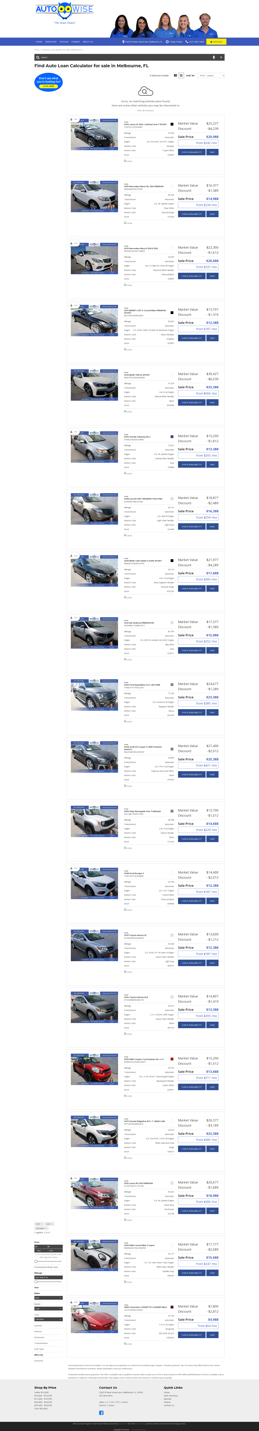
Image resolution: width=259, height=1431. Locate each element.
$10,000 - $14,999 (43, 1395)
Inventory (51, 41)
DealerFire (122, 1424)
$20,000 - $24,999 (43, 1402)
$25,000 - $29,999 (43, 1405)
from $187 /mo (206, 329)
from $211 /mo (206, 1078)
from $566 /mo (206, 393)
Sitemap (142, 1430)
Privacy (134, 1430)
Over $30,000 (40, 1408)
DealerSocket (140, 1424)
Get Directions (106, 1395)
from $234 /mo (206, 205)
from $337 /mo (206, 267)
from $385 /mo (206, 703)
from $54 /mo (207, 1326)
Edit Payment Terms (48, 1257)
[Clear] (47, 1232)
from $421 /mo (206, 765)
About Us (88, 41)
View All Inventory (145, 110)
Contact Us (169, 1405)
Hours (125, 1402)
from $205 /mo (206, 455)
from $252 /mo (206, 641)
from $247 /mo (206, 1264)
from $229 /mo (206, 830)
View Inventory (171, 1395)
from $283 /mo (206, 579)
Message (217, 41)
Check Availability (192, 152)
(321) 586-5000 (112, 1402)
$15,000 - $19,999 (43, 1398)
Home (39, 41)
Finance (75, 41)
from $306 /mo (206, 1202)
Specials (64, 41)
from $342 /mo (206, 143)
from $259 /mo (206, 517)
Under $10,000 (41, 1392)
